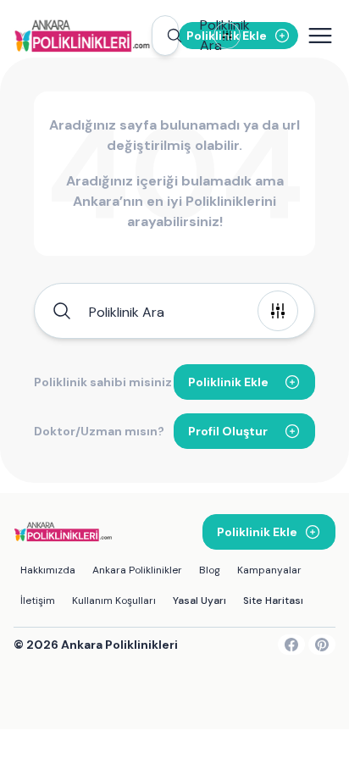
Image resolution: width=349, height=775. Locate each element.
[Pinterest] (321, 644)
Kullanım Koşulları (114, 600)
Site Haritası (273, 600)
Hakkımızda (47, 570)
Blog (209, 570)
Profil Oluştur (228, 431)
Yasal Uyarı (199, 600)
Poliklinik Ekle (228, 382)
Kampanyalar (269, 570)
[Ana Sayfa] (83, 35)
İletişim (37, 600)
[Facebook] (291, 644)
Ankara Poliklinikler (137, 570)
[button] (165, 35)
